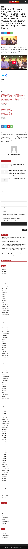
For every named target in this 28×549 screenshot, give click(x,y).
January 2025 (5, 284)
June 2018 (4, 433)
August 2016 (4, 476)
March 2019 (4, 415)
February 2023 (5, 327)
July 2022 (4, 341)
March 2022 (4, 349)
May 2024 (4, 298)
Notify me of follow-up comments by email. (11, 218)
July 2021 (4, 365)
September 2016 (5, 474)
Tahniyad (4, 515)
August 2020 (4, 382)
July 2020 (4, 384)
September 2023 (5, 314)
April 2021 (4, 368)
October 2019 (5, 402)
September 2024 (5, 290)
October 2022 (5, 335)
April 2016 (4, 484)
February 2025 (5, 283)
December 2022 (5, 331)
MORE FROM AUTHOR (16, 160)
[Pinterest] (8, 33)
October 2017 (5, 449)
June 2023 (4, 320)
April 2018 (4, 437)
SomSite (24, 547)
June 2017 (4, 456)
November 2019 (5, 400)
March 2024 (4, 302)
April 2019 (4, 413)
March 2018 (4, 439)
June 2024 (4, 296)
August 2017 (4, 452)
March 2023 (4, 325)
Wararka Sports (5, 521)
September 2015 (5, 497)
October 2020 (5, 378)
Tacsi (3, 513)
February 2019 (5, 417)
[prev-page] (2, 184)
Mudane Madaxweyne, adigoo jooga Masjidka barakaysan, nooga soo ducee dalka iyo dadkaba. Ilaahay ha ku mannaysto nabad (14, 250)
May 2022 (4, 345)
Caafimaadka (5, 506)
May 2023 (4, 322)
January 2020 (5, 396)
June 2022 (4, 343)
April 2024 (4, 300)
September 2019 (5, 404)
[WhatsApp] (11, 33)
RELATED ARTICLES (6, 160)
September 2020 (5, 380)
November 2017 (5, 447)
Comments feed (5, 535)
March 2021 (4, 370)
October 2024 (5, 288)
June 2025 (4, 275)
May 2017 (4, 458)
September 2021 (5, 361)
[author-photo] (14, 152)
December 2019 (5, 398)
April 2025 (4, 279)
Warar (6, 4)
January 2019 (5, 419)
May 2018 (4, 435)
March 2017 (4, 462)
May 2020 (4, 388)
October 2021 (5, 359)
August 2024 (4, 292)
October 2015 (5, 495)
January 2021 (5, 374)
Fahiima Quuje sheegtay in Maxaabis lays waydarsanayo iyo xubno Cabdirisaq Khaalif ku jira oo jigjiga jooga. (14, 245)
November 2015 (5, 493)
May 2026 (4, 271)
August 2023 (4, 316)
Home (2, 4)
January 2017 (5, 466)
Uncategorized (5, 517)
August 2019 (4, 406)
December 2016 (5, 468)
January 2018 (5, 443)
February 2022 (5, 351)
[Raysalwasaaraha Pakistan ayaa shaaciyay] (4, 166)
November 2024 (5, 286)
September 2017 (5, 450)
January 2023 (5, 329)
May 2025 (4, 277)
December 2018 (5, 421)
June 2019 (4, 409)
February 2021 (5, 372)
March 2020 (4, 392)
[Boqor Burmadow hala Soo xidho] (4, 180)
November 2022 (5, 333)
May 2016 (4, 482)
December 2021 (5, 355)
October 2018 (5, 425)
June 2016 (4, 480)
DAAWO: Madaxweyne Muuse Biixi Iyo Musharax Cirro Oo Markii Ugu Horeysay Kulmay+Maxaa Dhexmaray (20, 136)
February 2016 (5, 488)
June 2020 (4, 386)
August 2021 (4, 363)
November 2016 (5, 470)
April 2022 (4, 347)
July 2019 (4, 408)
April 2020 (4, 390)
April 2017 (4, 460)
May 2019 (4, 411)
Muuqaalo (4, 511)
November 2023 (5, 310)
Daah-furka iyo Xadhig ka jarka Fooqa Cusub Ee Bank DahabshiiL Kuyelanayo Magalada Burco (13, 254)
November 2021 (5, 357)
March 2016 (4, 486)
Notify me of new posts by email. (9, 220)
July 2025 (4, 273)
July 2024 (4, 294)
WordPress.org (5, 537)
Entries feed (4, 533)
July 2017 (4, 454)
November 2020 (5, 376)
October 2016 (5, 472)
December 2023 (5, 308)
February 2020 (5, 394)
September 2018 (5, 427)
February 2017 (5, 464)
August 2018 (4, 429)
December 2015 (5, 491)
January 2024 (5, 306)
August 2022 (4, 339)
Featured (4, 508)
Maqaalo (4, 509)
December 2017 (5, 445)
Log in (3, 531)
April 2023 (4, 324)
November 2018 (5, 423)
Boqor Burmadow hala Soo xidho (16, 178)
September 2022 (5, 337)
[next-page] (4, 184)
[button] (2, 2)
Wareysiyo (4, 523)
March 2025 (4, 281)
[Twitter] (5, 33)
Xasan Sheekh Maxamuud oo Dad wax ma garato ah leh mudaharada (13, 238)
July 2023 (4, 318)
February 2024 (5, 304)
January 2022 (5, 353)
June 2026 (4, 269)
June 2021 (4, 366)
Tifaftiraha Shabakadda (7, 30)
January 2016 (5, 490)
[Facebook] (2, 33)
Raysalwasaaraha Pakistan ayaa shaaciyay (11, 241)
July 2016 (4, 478)
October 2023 (5, 312)
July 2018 (4, 431)
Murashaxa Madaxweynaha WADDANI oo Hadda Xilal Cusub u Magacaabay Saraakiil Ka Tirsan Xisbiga (19, 97)
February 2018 (5, 441)
